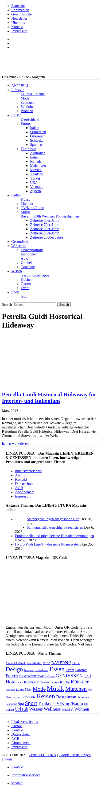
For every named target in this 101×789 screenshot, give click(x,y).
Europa (26, 123)
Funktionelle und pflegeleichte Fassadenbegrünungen (54, 536)
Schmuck (28, 102)
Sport (15, 292)
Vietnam (36, 187)
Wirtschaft (18, 246)
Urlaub (21, 709)
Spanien (36, 145)
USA (34, 182)
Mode (25, 98)
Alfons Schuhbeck (16, 663)
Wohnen (27, 111)
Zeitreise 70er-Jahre (44, 225)
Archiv (20, 475)
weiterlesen (20, 444)
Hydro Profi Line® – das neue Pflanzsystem (48, 544)
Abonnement (24, 492)
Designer (29, 670)
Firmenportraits (32, 250)
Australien (37, 153)
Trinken (45, 703)
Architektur (34, 663)
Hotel (11, 682)
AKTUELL (20, 86)
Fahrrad (81, 670)
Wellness (52, 709)
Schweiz (36, 140)
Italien (34, 128)
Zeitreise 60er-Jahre (44, 220)
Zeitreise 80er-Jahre (44, 229)
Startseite (18, 6)
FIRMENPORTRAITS (33, 676)
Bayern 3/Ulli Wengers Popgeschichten (50, 216)
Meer (28, 689)
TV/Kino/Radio (32, 208)
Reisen (16, 115)
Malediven (38, 166)
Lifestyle (17, 90)
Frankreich (38, 132)
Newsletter (19, 18)
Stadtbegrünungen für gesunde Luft (53, 519)
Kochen (26, 279)
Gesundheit (19, 241)
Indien (34, 157)
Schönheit (28, 107)
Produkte (29, 697)
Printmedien (20, 10)
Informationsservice (25, 775)
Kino (20, 682)
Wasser (36, 709)
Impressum (19, 31)
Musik (25, 212)
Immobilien (29, 254)
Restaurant (66, 696)
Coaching (28, 267)
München (76, 689)
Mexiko (36, 170)
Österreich (37, 136)
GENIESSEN (69, 675)
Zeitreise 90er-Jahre (44, 233)
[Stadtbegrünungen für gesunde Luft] (21, 527)
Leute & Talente (33, 94)
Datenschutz (24, 484)
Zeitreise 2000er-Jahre (46, 237)
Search (7, 304)
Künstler (80, 682)
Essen (57, 669)
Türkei (35, 178)
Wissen (16, 271)
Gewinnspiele (21, 14)
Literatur (27, 204)
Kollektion (43, 682)
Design (14, 669)
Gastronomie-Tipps (35, 275)
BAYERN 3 (61, 662)
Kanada (36, 161)
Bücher (76, 663)
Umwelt (27, 263)
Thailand (36, 174)
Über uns (18, 23)
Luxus (20, 689)
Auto (24, 258)
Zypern (35, 191)
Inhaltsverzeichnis (28, 471)
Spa (21, 703)
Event (25, 288)
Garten (26, 284)
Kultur (16, 195)
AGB (19, 488)
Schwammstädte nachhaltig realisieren (55, 527)
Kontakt (17, 27)
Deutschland (30, 119)
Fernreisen (28, 149)
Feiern (12, 675)
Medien (17, 783)
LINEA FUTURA (42, 755)
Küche (65, 682)
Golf (24, 296)
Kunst (25, 199)
